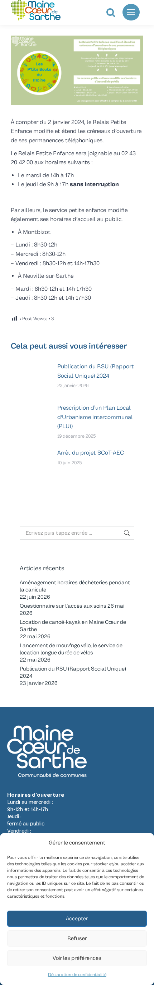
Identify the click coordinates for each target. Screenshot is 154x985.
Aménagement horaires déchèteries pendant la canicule (75, 586)
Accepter (77, 918)
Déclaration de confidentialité (77, 974)
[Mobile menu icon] (131, 12)
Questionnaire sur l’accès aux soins (63, 606)
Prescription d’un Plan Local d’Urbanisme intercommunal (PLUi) (95, 417)
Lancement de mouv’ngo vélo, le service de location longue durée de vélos (71, 649)
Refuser (77, 938)
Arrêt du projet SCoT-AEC (90, 452)
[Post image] (30, 378)
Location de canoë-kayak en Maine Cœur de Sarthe (73, 626)
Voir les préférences (77, 958)
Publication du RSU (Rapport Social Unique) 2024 (95, 371)
